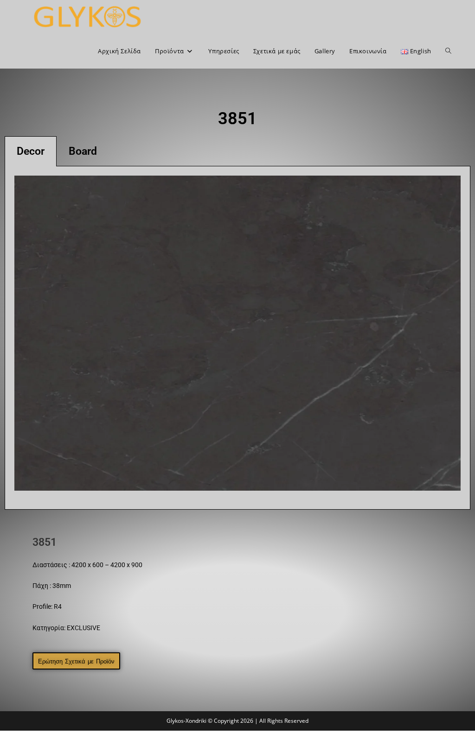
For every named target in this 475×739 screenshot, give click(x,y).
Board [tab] (83, 151)
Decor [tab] (31, 151)
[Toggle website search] (448, 51)
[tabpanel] (237, 338)
